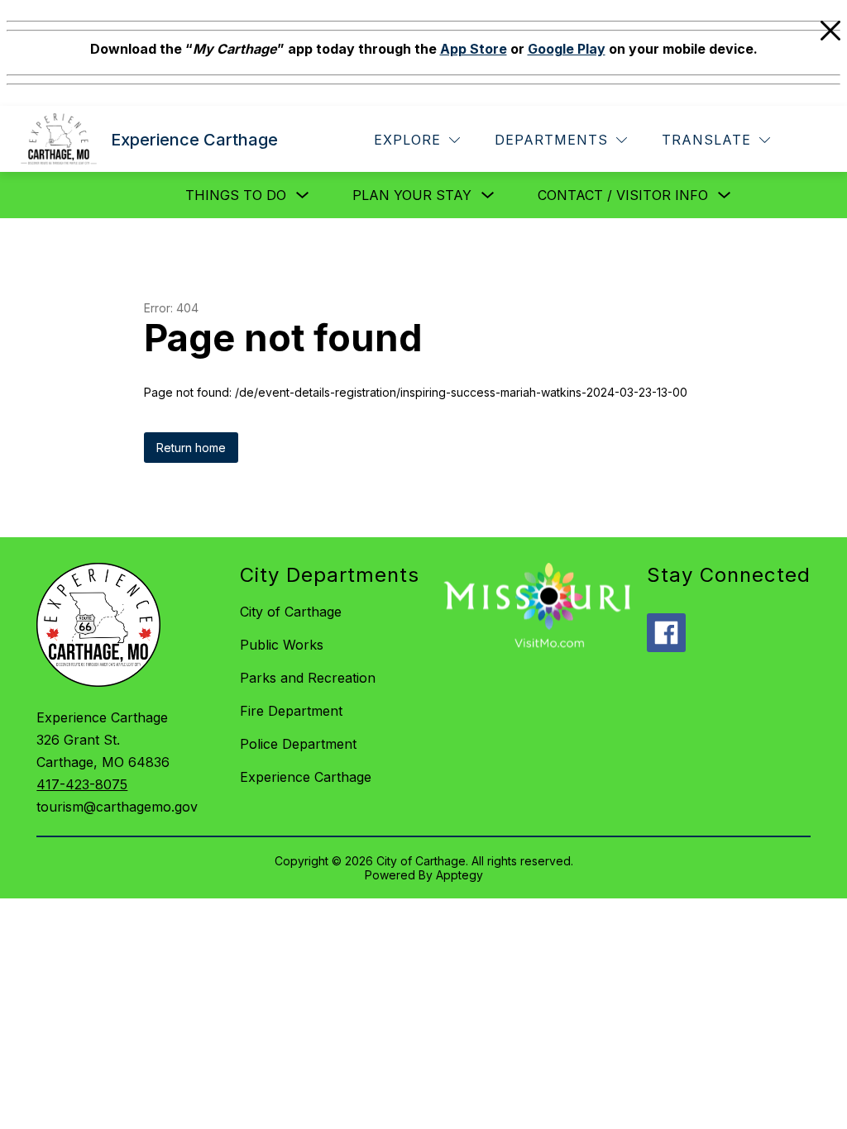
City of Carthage (291, 611)
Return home (191, 448)
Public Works (281, 644)
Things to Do (235, 195)
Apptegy (459, 875)
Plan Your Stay (411, 195)
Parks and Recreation (308, 677)
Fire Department (291, 711)
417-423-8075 (81, 784)
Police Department (298, 744)
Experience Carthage (305, 777)
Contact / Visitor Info (623, 195)
